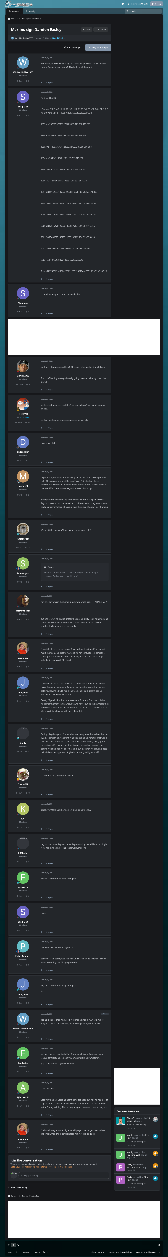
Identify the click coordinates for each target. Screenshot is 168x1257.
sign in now (69, 1164)
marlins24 (23, 486)
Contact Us (26, 1252)
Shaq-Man (23, 106)
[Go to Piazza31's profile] (120, 1121)
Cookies (37, 1252)
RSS (46, 1252)
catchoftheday (23, 610)
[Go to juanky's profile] (120, 1138)
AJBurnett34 (23, 1097)
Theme (94, 1252)
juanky (130, 1135)
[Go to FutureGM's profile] (23, 774)
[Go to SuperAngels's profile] (23, 563)
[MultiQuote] (41, 83)
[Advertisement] (84, 337)
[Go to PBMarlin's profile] (23, 843)
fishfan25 (23, 887)
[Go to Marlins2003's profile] (23, 366)
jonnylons (23, 692)
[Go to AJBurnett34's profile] (23, 1087)
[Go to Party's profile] (120, 1167)
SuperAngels (23, 573)
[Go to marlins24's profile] (23, 476)
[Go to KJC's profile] (23, 809)
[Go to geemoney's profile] (23, 648)
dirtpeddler (23, 452)
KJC (23, 818)
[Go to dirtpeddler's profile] (23, 442)
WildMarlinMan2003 (24, 38)
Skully (23, 743)
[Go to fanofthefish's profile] (23, 529)
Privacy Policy (13, 1252)
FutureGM (23, 784)
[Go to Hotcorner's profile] (23, 404)
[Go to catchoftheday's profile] (23, 601)
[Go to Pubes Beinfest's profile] (23, 946)
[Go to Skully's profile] (23, 733)
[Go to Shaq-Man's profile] (23, 97)
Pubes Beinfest (22, 956)
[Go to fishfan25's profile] (23, 877)
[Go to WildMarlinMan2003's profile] (12, 38)
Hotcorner (23, 413)
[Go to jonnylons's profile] (23, 682)
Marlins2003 (23, 375)
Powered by (148, 1252)
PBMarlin (23, 853)
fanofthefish (23, 539)
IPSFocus (102, 1252)
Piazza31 (131, 1118)
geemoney (23, 658)
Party (129, 1164)
